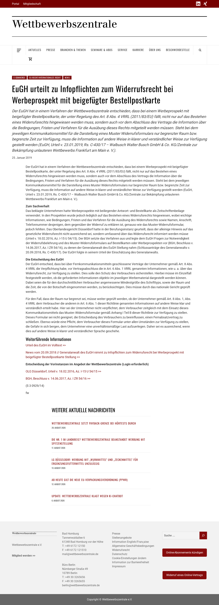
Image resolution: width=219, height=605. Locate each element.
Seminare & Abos (102, 50)
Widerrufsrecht (121, 550)
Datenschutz (119, 554)
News (67, 77)
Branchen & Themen (73, 50)
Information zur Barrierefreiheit (130, 562)
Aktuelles (34, 50)
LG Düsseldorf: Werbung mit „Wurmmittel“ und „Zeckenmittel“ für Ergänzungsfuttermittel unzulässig (95, 461)
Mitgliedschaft (32, 3)
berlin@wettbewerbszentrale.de (81, 585)
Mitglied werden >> (23, 555)
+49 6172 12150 (75, 546)
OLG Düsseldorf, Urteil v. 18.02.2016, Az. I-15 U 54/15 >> (63, 371)
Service (122, 50)
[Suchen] (203, 535)
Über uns (155, 50)
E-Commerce (19, 77)
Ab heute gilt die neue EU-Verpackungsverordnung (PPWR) (90, 480)
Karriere (138, 50)
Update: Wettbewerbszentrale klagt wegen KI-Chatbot (87, 496)
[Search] (200, 50)
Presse (50, 50)
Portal (15, 3)
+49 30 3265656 (75, 577)
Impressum (119, 566)
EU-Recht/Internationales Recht (45, 77)
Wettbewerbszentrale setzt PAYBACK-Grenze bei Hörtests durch (94, 423)
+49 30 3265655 (75, 581)
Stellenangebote (122, 537)
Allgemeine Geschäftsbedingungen (133, 546)
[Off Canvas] (19, 50)
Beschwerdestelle (178, 50)
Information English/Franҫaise (130, 541)
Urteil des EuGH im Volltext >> (46, 345)
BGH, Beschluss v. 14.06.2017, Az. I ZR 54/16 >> (58, 378)
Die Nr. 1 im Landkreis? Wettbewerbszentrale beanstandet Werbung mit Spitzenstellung (98, 441)
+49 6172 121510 (75, 550)
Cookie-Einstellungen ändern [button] (129, 558)
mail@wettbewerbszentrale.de (80, 554)
